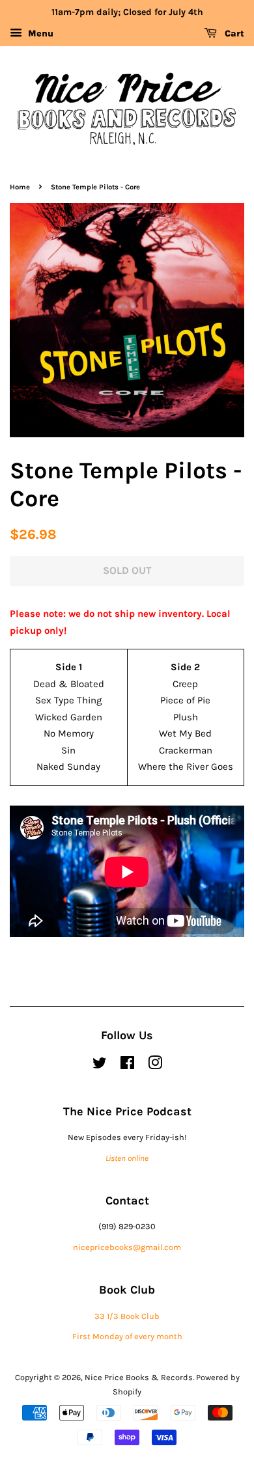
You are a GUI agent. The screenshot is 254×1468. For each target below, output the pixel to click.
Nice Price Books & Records (139, 1377)
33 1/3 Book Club (127, 1316)
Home (20, 187)
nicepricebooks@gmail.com (127, 1247)
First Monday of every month (127, 1336)
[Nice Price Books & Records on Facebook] (127, 1065)
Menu (39, 33)
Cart (233, 33)
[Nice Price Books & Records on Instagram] (155, 1065)
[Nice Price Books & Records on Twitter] (99, 1065)
